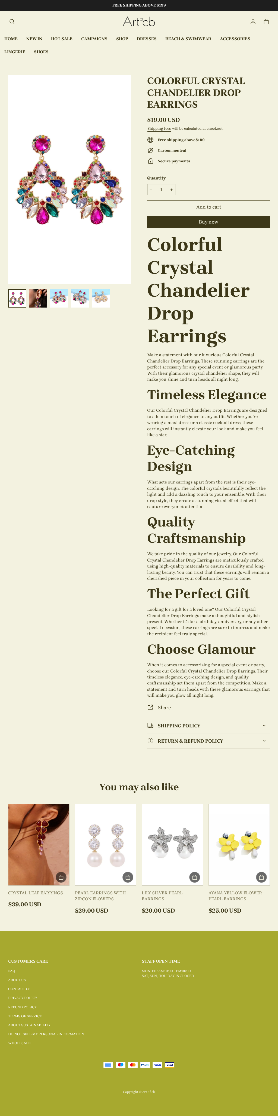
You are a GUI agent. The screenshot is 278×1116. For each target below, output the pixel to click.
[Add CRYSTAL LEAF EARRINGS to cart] (61, 877)
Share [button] (164, 707)
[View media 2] (38, 298)
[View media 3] (59, 298)
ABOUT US (17, 980)
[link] (94, 39)
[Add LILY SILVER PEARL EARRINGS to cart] (194, 877)
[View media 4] (80, 298)
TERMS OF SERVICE (25, 1016)
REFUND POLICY (22, 1007)
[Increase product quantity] (171, 190)
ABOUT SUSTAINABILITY (29, 1025)
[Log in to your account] (253, 22)
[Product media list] (69, 179)
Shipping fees (159, 128)
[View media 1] (17, 298)
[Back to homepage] (139, 21)
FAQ (11, 971)
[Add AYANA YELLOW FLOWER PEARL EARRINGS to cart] (261, 877)
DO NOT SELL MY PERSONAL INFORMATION (46, 1034)
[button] (12, 22)
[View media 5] (101, 298)
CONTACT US (19, 989)
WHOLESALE (19, 1043)
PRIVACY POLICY (22, 998)
